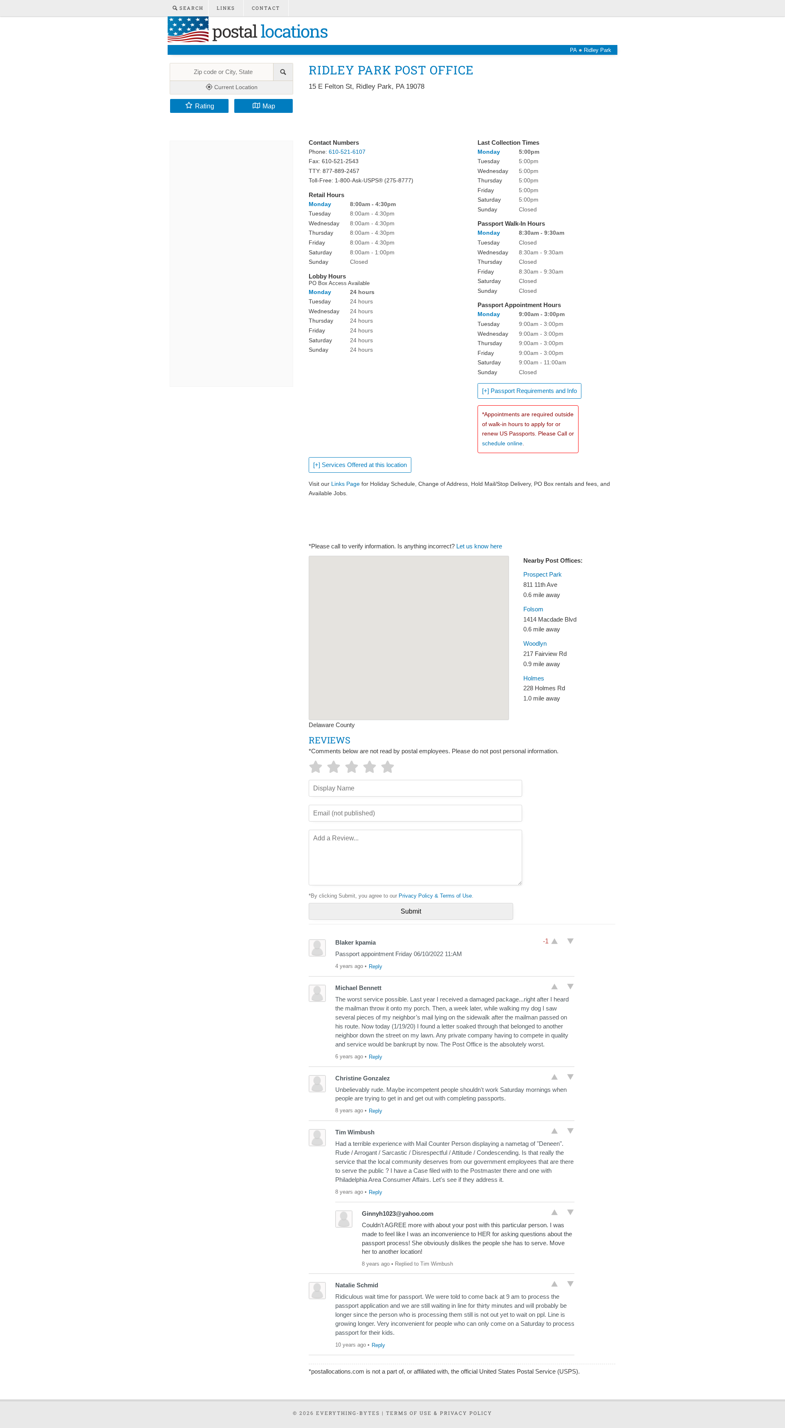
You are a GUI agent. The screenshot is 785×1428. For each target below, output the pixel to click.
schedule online (502, 443)
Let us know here (479, 546)
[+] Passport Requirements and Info (529, 391)
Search (190, 8)
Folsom (533, 609)
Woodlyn (535, 643)
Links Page (345, 483)
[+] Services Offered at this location (360, 465)
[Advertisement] (457, 115)
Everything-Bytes (348, 1413)
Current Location (235, 87)
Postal (268, 31)
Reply (375, 966)
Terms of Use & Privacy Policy (439, 1413)
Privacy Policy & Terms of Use (435, 896)
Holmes (533, 678)
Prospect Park (542, 574)
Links (226, 8)
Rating (204, 106)
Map (268, 106)
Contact (266, 8)
